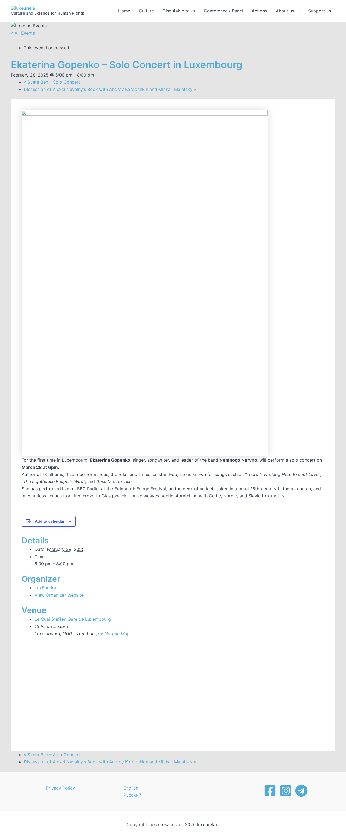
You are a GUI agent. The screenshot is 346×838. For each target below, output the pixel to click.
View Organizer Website (59, 595)
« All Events (23, 33)
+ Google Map (115, 633)
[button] (297, 11)
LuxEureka (45, 587)
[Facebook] (270, 790)
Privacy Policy (60, 788)
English (131, 788)
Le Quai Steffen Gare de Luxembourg (73, 619)
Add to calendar (49, 521)
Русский (132, 795)
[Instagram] (286, 790)
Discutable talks (178, 11)
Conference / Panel (223, 11)
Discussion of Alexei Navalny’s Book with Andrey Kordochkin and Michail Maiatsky (110, 89)
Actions (259, 11)
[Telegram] (301, 790)
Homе (124, 11)
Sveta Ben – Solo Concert (52, 82)
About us (285, 11)
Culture (146, 11)
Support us (319, 11)
